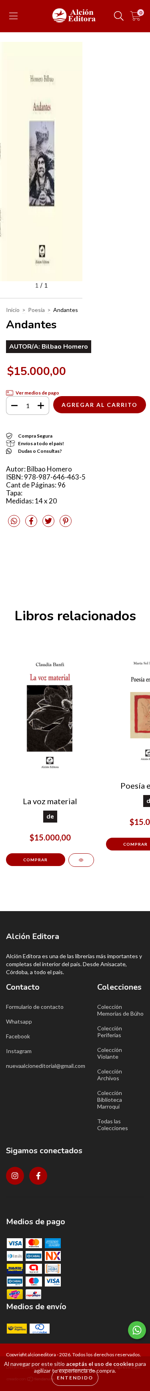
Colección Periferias (109, 1031)
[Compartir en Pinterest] (66, 524)
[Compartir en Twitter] (49, 524)
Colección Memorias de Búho (120, 1010)
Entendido (75, 1378)
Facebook (18, 1036)
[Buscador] (119, 16)
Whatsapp (19, 1021)
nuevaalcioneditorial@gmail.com (45, 1065)
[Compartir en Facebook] (31, 524)
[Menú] (13, 16)
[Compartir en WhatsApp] (14, 521)
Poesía (36, 309)
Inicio (13, 309)
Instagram (19, 1051)
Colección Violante (109, 1053)
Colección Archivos (109, 1074)
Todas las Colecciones (112, 1124)
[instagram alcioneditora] (15, 1176)
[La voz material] (81, 860)
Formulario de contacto (35, 1006)
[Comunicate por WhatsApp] (137, 1330)
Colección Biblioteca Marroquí (109, 1099)
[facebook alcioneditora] (38, 1176)
